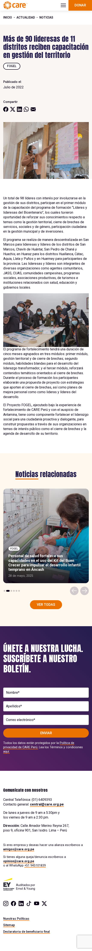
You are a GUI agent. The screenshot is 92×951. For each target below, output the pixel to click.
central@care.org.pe (47, 804)
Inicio (7, 17)
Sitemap (9, 925)
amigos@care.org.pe (18, 849)
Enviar (46, 733)
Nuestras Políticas (16, 918)
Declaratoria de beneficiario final (26, 931)
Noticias (46, 17)
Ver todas (46, 605)
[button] (4, 591)
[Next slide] (84, 591)
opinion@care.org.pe (18, 861)
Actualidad (25, 17)
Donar (80, 5)
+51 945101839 (35, 865)
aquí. (6, 751)
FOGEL (11, 66)
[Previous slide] (74, 591)
